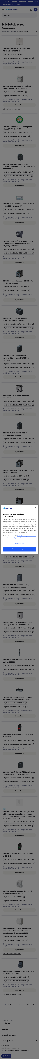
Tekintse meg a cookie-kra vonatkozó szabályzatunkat (19, 537)
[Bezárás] (35, 507)
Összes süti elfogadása (19, 549)
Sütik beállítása (19, 543)
